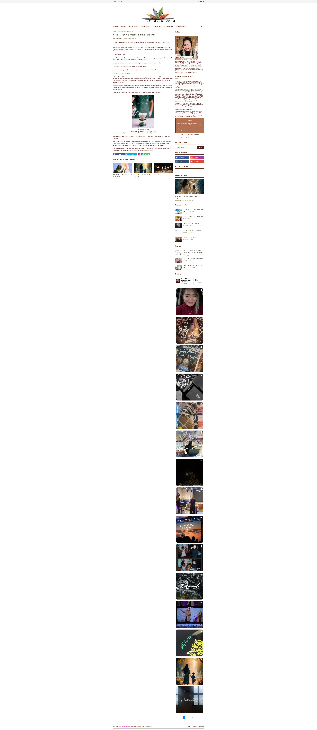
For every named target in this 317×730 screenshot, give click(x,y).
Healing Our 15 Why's (189, 237)
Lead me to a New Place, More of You (188, 197)
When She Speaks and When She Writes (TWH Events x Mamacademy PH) (193, 252)
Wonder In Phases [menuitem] (181, 26)
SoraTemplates (125, 726)
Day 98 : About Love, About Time (193, 216)
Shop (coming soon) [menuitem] (168, 26)
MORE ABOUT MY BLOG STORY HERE (190, 134)
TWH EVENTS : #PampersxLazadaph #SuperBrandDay (193, 259)
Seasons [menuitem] (123, 26)
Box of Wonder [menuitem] (145, 26)
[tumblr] (203, 1)
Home (114, 1)
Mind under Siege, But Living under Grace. (122, 175)
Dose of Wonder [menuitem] (133, 26)
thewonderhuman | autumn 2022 (144, 726)
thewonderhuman (117, 38)
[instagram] (198, 1)
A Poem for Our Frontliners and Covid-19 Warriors (193, 210)
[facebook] (196, 1)
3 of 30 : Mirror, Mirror (191, 223)
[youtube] (201, 1)
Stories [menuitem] (115, 26)
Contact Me (201, 726)
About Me (120, 1)
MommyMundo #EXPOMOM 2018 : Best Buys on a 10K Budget (193, 266)
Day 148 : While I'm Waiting (192, 230)
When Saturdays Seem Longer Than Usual (142, 175)
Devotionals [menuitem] (157, 26)
